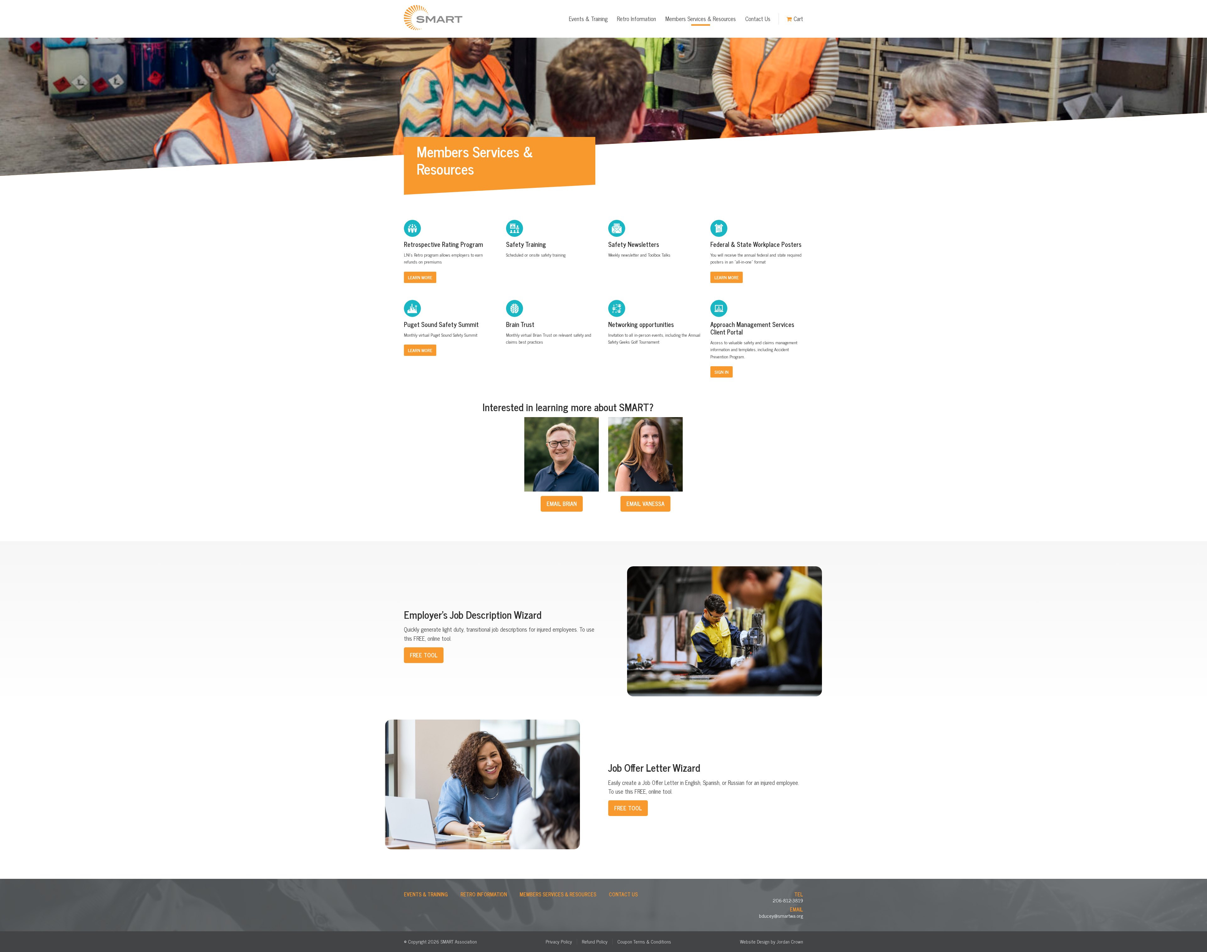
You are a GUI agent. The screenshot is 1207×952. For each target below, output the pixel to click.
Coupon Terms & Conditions (644, 941)
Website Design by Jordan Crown (771, 941)
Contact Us (757, 18)
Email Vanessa (645, 503)
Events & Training (588, 18)
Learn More (420, 277)
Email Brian (562, 503)
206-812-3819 (788, 900)
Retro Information (636, 18)
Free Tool (424, 655)
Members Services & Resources (700, 18)
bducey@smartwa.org (781, 915)
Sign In (721, 371)
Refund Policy (595, 941)
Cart (798, 18)
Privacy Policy (559, 941)
